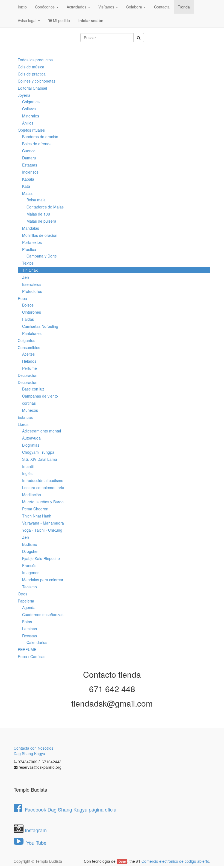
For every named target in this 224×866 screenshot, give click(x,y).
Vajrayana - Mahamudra (43, 523)
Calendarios (36, 642)
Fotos (27, 621)
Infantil (28, 466)
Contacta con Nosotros (33, 748)
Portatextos (32, 242)
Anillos (27, 123)
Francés (29, 565)
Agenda (29, 607)
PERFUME (27, 649)
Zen (25, 277)
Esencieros (31, 284)
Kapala (28, 179)
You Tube (35, 842)
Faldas (28, 319)
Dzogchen (31, 551)
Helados (29, 361)
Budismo (29, 544)
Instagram (36, 830)
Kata (26, 186)
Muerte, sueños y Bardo (43, 501)
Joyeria (24, 95)
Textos (28, 263)
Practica (29, 249)
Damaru (29, 158)
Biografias (30, 445)
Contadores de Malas (45, 207)
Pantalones (32, 333)
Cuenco (29, 150)
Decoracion (27, 375)
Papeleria (26, 601)
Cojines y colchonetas (36, 81)
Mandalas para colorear (42, 579)
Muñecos (30, 410)
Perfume (29, 368)
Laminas (29, 628)
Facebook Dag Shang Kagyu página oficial (71, 809)
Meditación (31, 494)
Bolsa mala (36, 199)
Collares (29, 108)
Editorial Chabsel (32, 88)
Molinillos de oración (39, 235)
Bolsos (28, 305)
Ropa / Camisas (31, 656)
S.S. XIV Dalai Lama (39, 459)
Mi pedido (61, 20)
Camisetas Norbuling (40, 326)
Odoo (122, 861)
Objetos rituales (31, 130)
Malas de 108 (38, 214)
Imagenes (30, 572)
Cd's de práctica (32, 74)
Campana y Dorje (41, 256)
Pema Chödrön (35, 508)
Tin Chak (30, 270)
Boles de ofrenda (37, 143)
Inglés (27, 473)
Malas (27, 193)
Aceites (28, 354)
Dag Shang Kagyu (29, 753)
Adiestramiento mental (41, 431)
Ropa (22, 298)
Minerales (30, 116)
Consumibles (29, 347)
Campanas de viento (40, 396)
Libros (23, 424)
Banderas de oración (40, 136)
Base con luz (33, 389)
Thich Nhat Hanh (36, 516)
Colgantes (31, 101)
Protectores (32, 291)
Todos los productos (35, 59)
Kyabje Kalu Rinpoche (41, 558)
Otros (22, 593)
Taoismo (29, 586)
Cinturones (31, 312)
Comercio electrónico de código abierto (175, 861)
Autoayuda (31, 438)
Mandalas (30, 228)
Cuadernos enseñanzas (42, 614)
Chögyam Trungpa (38, 452)
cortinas (29, 403)
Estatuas (29, 165)
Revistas (29, 635)
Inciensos (30, 172)
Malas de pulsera (41, 221)
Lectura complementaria (43, 487)
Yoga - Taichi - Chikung (42, 530)
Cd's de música (31, 66)
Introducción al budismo (42, 480)
